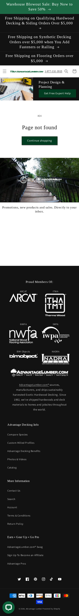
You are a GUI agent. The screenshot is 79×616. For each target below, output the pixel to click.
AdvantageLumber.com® (34, 384)
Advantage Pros (16, 563)
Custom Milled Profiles (20, 442)
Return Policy (15, 523)
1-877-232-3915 (53, 71)
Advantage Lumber (34, 609)
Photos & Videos (17, 459)
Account (12, 507)
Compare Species (17, 434)
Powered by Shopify (51, 609)
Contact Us (13, 490)
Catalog (12, 467)
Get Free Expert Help (57, 93)
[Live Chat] (8, 607)
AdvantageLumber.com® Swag (25, 547)
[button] (5, 71)
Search (11, 499)
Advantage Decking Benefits (23, 451)
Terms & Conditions (18, 515)
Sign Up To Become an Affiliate (25, 555)
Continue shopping (39, 140)
